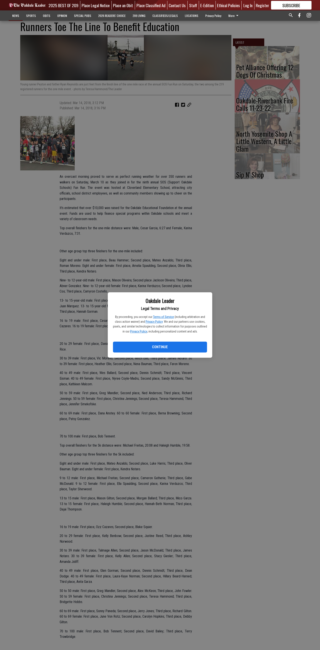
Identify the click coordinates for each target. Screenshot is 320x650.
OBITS (46, 15)
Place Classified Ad (150, 5)
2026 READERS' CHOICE (112, 15)
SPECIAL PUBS (82, 15)
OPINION (62, 15)
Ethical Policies (228, 5)
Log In (248, 5)
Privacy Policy (154, 321)
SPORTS (31, 15)
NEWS (15, 15)
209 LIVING (139, 15)
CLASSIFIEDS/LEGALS (165, 15)
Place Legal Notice (96, 5)
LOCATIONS (191, 15)
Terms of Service (163, 317)
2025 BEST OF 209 (63, 5)
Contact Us (177, 5)
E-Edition (207, 5)
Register (262, 5)
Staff (193, 5)
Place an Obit (123, 5)
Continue (160, 347)
